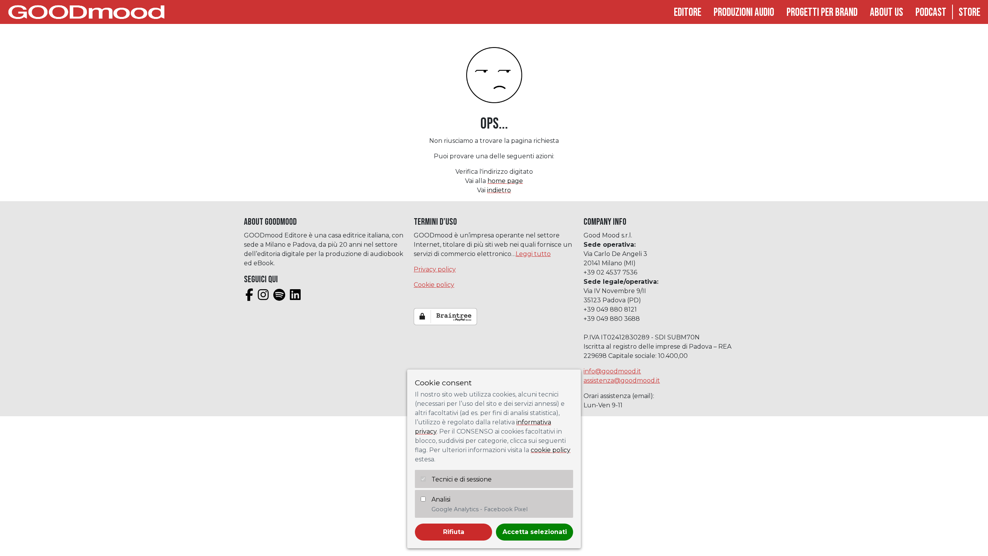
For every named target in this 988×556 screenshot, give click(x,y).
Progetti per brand (822, 12)
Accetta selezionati (534, 532)
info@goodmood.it (612, 371)
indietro (499, 190)
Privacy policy (435, 269)
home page (505, 181)
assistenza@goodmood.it (622, 380)
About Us (886, 12)
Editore (687, 12)
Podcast (930, 12)
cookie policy (550, 450)
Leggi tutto (533, 254)
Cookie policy (434, 284)
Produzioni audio (744, 12)
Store (969, 12)
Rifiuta (453, 532)
